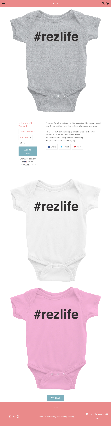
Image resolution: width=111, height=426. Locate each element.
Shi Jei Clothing (50, 416)
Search (55, 408)
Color (22, 131)
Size (21, 137)
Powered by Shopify (65, 416)
